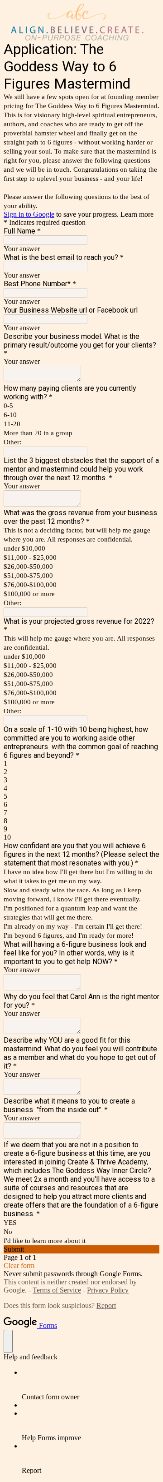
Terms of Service (57, 1290)
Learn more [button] (136, 214)
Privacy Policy (108, 1290)
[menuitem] (90, 1384)
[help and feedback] (8, 1341)
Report (106, 1305)
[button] (81, 1249)
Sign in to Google (29, 214)
